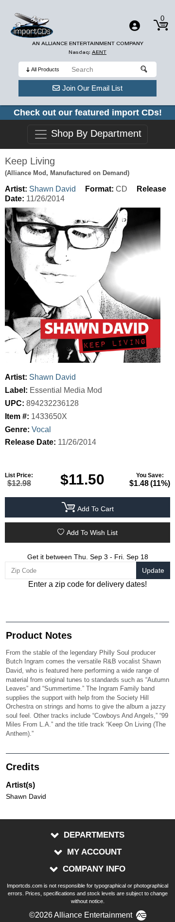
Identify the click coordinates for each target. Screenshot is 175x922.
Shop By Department (94, 134)
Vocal (41, 429)
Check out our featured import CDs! (88, 112)
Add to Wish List (92, 532)
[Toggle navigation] (134, 25)
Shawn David (52, 189)
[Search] (144, 69)
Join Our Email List (92, 88)
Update (153, 570)
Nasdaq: (87, 52)
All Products (45, 69)
